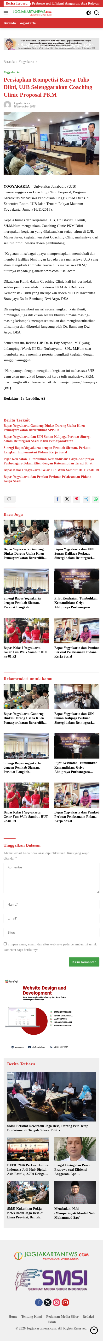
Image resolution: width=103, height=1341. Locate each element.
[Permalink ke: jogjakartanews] (7, 104)
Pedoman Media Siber (62, 1316)
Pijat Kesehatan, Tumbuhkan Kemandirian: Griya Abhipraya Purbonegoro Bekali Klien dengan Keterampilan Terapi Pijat (49, 461)
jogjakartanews (23, 103)
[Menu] (7, 13)
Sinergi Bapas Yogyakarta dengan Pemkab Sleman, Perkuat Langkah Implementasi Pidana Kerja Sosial (47, 450)
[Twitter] (48, 1303)
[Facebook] (39, 1303)
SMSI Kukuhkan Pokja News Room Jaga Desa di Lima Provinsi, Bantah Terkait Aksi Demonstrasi (25, 1213)
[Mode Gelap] (89, 13)
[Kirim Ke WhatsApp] (95, 499)
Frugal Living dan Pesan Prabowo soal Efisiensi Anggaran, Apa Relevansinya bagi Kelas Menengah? (72, 1169)
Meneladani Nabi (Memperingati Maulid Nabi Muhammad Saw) (75, 1213)
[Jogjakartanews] (32, 13)
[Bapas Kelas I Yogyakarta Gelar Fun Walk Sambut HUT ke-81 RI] (26, 630)
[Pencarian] (96, 13)
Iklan (52, 1322)
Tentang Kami (31, 1316)
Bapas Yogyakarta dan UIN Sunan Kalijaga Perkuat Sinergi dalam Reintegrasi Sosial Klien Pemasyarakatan (47, 439)
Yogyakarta (12, 72)
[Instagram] (56, 1303)
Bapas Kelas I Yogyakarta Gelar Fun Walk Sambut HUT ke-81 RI (51, 470)
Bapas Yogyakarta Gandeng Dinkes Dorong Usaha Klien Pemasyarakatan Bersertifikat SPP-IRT (44, 428)
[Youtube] (65, 1303)
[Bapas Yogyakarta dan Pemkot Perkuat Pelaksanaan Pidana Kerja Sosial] (76, 630)
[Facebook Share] (57, 499)
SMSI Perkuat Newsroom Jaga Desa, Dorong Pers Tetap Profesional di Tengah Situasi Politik (47, 1128)
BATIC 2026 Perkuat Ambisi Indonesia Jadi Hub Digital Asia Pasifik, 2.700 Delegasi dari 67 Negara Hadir (28, 1169)
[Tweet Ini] (67, 499)
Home (13, 1316)
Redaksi (88, 1316)
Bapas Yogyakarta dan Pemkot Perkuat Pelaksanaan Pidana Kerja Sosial (47, 479)
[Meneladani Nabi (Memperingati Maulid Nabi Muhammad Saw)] (75, 1192)
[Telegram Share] (86, 499)
